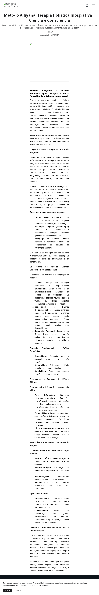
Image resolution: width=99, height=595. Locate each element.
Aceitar (7, 590)
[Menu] (93, 5)
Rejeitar (18, 590)
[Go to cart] (86, 5)
